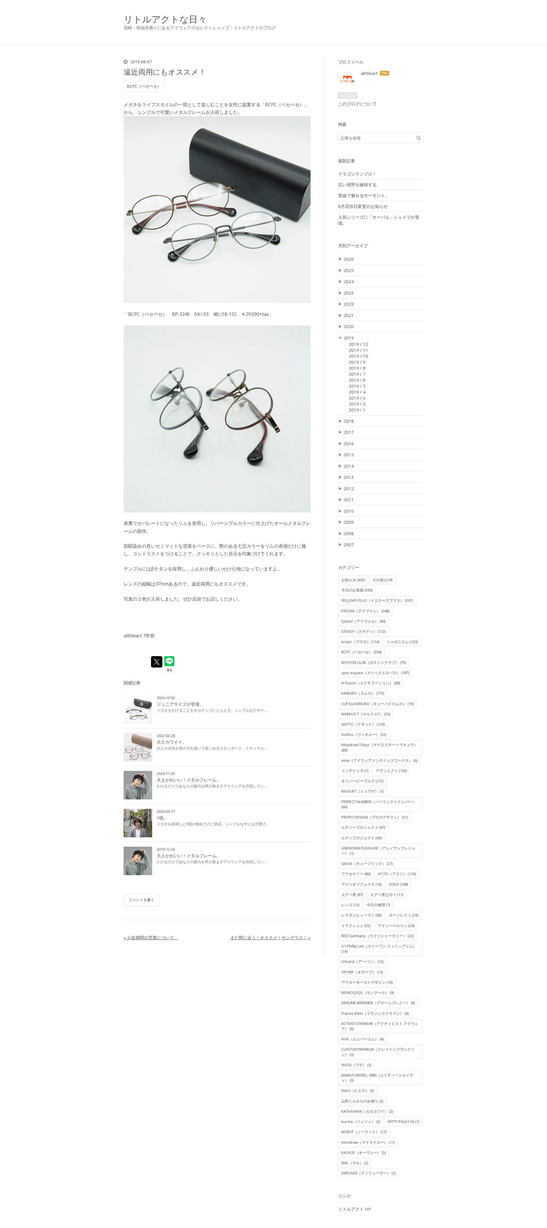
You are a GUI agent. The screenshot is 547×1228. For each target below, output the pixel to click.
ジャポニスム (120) (402, 641)
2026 (349, 259)
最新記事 (346, 160)
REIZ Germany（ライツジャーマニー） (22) (377, 935)
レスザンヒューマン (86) (361, 915)
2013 (349, 477)
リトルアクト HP (354, 1209)
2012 (349, 488)
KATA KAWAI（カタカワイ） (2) (367, 1111)
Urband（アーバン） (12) (362, 961)
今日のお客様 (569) (356, 590)
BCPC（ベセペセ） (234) (361, 651)
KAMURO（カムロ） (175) (362, 693)
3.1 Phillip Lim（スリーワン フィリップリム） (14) (379, 948)
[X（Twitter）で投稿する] (156, 662)
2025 (349, 270)
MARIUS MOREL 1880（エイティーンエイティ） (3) (377, 1078)
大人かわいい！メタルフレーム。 (189, 780)
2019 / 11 (358, 350)
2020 (349, 326)
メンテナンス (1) (354, 770)
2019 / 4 (357, 392)
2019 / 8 (357, 368)
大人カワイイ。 (172, 742)
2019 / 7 (357, 374)
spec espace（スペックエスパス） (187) (375, 672)
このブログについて (357, 104)
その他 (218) (382, 579)
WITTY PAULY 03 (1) (403, 1121)
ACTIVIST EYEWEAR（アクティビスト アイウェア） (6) (379, 1026)
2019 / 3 (357, 398)
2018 (349, 421)
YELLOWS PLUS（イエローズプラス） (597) (377, 600)
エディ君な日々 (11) (386, 894)
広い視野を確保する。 (359, 184)
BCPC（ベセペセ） (144, 86)
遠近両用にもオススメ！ (165, 72)
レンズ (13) (350, 904)
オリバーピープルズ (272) (362, 780)
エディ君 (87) (352, 894)
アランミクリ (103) (391, 770)
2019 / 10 (358, 356)
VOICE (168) (398, 884)
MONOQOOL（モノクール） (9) (367, 992)
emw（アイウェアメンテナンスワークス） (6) (379, 760)
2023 (349, 293)
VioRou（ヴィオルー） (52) (363, 734)
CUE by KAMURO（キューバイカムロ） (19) (377, 703)
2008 (349, 533)
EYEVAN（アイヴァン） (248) (365, 610)
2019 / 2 (357, 404)
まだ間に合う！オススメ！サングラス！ (270, 937)
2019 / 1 (357, 410)
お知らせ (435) (353, 579)
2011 (349, 499)
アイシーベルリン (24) (396, 925)
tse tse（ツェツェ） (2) (360, 1121)
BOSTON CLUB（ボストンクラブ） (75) (373, 662)
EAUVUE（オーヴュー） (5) (363, 1152)
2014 (349, 466)
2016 (349, 443)
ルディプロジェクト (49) (361, 837)
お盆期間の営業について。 (151, 937)
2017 (349, 432)
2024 (349, 281)
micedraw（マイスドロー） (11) (368, 1142)
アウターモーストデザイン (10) (367, 982)
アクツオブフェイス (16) (361, 884)
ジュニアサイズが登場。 (180, 704)
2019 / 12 (358, 344)
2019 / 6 (357, 380)
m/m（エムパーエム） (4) (362, 1038)
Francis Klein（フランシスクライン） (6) (375, 1013)
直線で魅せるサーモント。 (363, 195)
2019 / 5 (357, 386)
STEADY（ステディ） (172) (363, 631)
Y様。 (162, 817)
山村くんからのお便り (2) (362, 1101)
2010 (349, 511)
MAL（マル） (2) (354, 1162)
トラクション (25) (355, 925)
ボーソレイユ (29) (403, 915)
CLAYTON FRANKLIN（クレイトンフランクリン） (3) (378, 1052)
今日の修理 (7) (378, 904)
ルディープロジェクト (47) (363, 827)
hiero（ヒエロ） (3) (357, 1090)
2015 (349, 454)
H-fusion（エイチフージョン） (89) (370, 682)
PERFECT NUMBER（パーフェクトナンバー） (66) (378, 804)
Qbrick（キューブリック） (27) (367, 863)
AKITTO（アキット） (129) (363, 724)
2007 (349, 544)
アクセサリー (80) (355, 873)
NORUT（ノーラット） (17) (363, 1131)
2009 (349, 522)
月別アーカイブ (353, 245)
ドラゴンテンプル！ (357, 174)
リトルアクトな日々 (165, 19)
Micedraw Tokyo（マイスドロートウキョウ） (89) (379, 747)
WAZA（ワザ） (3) (356, 1064)
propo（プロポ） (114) (360, 641)
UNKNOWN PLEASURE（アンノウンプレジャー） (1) (378, 851)
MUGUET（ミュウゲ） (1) (362, 791)
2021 (349, 315)
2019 (349, 338)
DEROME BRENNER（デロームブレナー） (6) (378, 1002)
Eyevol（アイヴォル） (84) (363, 621)
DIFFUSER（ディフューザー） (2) (368, 1173)
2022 (349, 304)
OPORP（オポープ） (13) (362, 972)
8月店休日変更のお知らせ (363, 206)
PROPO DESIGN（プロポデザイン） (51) (374, 817)
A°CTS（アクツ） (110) (397, 873)
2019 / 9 (357, 362)
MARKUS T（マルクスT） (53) (365, 714)
